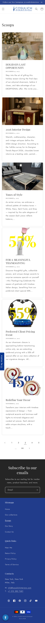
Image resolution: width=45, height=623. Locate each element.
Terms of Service (12, 564)
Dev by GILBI (22, 618)
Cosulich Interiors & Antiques (25, 616)
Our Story (9, 526)
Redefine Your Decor (18, 400)
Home (7, 509)
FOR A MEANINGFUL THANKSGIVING (18, 261)
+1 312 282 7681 (15, 591)
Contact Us (9, 532)
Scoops (8, 520)
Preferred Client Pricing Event (20, 333)
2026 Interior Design (18, 129)
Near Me (8, 547)
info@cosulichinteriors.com (19, 587)
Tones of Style (14, 194)
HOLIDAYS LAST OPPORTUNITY (16, 66)
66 (22, 448)
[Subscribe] (37, 490)
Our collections (11, 515)
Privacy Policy (10, 559)
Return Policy (10, 553)
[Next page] (29, 448)
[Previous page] (5, 443)
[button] (3, 9)
